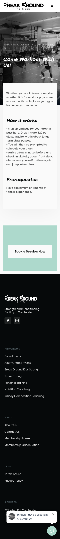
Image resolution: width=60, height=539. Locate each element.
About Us (10, 425)
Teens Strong (13, 376)
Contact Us (12, 431)
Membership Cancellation (21, 445)
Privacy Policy (13, 480)
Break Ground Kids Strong (21, 369)
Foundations (12, 356)
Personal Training (15, 382)
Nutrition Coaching (17, 389)
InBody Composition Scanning (24, 396)
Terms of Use (12, 474)
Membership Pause (17, 438)
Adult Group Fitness (17, 362)
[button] (52, 6)
